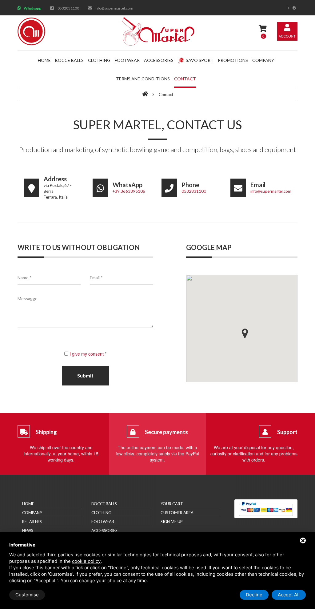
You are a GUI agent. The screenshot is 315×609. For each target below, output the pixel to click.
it (287, 7)
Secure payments (166, 432)
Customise (27, 595)
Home (44, 60)
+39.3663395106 (129, 191)
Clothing (99, 60)
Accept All (289, 595)
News (27, 530)
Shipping (46, 432)
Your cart (172, 503)
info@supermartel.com (114, 8)
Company (263, 60)
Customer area (177, 512)
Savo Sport (199, 60)
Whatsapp (32, 8)
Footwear (127, 60)
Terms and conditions (143, 78)
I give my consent (87, 354)
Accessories (158, 60)
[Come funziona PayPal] (265, 508)
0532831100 (68, 8)
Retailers (32, 521)
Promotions (233, 60)
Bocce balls (69, 60)
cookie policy (86, 561)
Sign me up (172, 521)
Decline (254, 595)
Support (287, 432)
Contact (185, 78)
